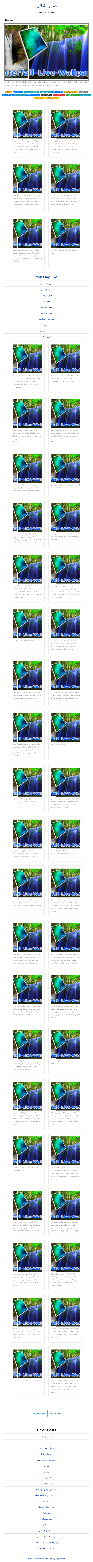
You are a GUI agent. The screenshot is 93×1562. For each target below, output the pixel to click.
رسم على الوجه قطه (46, 1507)
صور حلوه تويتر (46, 283)
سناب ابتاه (8, 92)
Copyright (60, 1558)
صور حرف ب (46, 313)
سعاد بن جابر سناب (52, 98)
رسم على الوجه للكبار (46, 1536)
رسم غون (46, 1524)
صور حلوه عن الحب (47, 319)
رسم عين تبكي (46, 1436)
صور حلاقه (46, 336)
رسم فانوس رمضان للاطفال (46, 1542)
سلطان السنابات (47, 95)
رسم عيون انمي (46, 1519)
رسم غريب (46, 1501)
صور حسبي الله (46, 324)
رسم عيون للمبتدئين (46, 1530)
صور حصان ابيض (46, 330)
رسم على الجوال (46, 1454)
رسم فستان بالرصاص (46, 1477)
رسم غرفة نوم (46, 1483)
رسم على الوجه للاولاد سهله (46, 1495)
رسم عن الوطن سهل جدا (46, 1489)
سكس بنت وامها (40, 98)
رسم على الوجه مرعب (46, 1460)
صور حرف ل (46, 295)
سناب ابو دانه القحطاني (31, 92)
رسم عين (46, 1466)
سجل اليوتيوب (83, 92)
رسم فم (46, 1442)
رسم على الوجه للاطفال (46, 1448)
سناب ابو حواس (18, 92)
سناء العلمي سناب (59, 95)
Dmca (31, 1558)
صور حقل (46, 301)
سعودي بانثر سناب (8, 95)
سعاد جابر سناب (58, 92)
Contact (38, 1558)
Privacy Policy (48, 1558)
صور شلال (46, 5)
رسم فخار (46, 1513)
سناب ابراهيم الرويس (70, 92)
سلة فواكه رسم (85, 95)
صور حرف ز (46, 289)
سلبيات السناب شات (33, 95)
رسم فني (46, 1472)
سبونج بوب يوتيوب (45, 92)
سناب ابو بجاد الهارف (72, 95)
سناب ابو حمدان (20, 95)
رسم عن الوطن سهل (46, 1548)
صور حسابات (46, 307)
